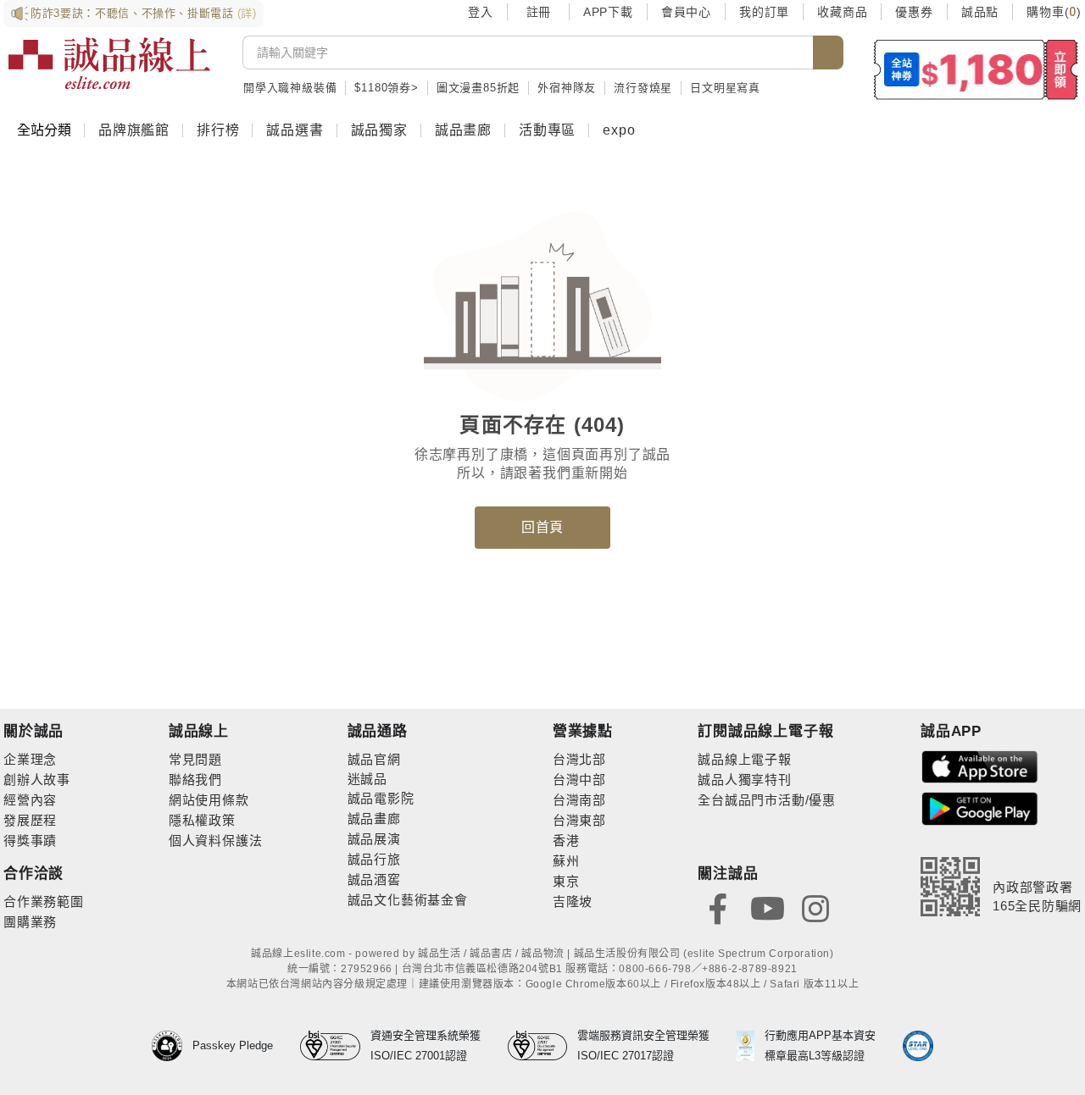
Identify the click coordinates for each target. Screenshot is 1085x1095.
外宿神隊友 (566, 87)
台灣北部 (579, 759)
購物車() (1054, 12)
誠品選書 (294, 130)
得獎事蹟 (30, 840)
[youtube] (767, 907)
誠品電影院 (381, 798)
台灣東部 (579, 820)
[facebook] (718, 907)
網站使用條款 (209, 800)
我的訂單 (764, 12)
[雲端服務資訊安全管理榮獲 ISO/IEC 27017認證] (543, 1046)
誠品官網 (374, 759)
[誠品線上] (109, 63)
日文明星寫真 (725, 87)
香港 (566, 840)
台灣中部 (579, 779)
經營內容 (30, 800)
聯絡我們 (195, 779)
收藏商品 (842, 12)
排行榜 (218, 130)
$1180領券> (386, 87)
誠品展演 (374, 839)
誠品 (373, 778)
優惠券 (913, 12)
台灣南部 (579, 800)
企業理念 (30, 759)
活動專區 (547, 130)
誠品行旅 (374, 859)
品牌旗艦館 (134, 130)
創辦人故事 (36, 779)
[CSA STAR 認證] (918, 1046)
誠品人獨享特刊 (745, 779)
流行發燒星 (643, 87)
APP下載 (608, 12)
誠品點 (980, 12)
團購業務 (30, 922)
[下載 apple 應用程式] (980, 766)
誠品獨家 (379, 130)
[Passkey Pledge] (172, 1046)
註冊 (538, 12)
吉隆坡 (573, 901)
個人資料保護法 (216, 840)
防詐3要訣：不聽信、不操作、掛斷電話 (144, 13)
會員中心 (686, 12)
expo (619, 130)
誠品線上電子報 (745, 759)
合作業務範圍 (43, 901)
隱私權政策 (202, 820)
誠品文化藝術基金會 (408, 900)
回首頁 (542, 527)
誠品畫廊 (463, 130)
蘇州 (566, 861)
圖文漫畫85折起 (478, 87)
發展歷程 (30, 820)
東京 (566, 881)
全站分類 (44, 130)
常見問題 (195, 759)
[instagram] (815, 907)
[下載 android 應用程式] (980, 807)
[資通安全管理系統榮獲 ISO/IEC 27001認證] (335, 1046)
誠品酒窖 (374, 879)
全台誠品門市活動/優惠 (767, 800)
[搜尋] (828, 52)
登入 (480, 12)
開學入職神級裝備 (290, 87)
